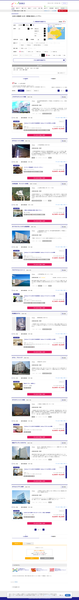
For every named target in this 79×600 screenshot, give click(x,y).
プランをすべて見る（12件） (60, 507)
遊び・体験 (40, 8)
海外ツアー (46, 8)
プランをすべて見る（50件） (60, 246)
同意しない (61, 595)
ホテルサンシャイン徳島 (18, 400)
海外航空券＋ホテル (64, 8)
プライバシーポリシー (48, 595)
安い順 (28, 90)
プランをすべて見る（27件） (60, 463)
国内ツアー (18, 8)
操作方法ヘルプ (46, 10)
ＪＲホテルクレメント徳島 (19, 97)
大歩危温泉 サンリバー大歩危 (20, 183)
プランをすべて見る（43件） (60, 377)
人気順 (20, 90)
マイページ (64, 3)
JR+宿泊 (12, 8)
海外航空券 (51, 8)
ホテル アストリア (17, 357)
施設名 (49, 55)
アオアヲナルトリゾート (18, 270)
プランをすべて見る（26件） (60, 290)
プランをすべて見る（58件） (60, 117)
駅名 (64, 55)
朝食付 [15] (39, 51)
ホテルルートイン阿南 (18, 141)
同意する (67, 595)
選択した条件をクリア (61, 72)
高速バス (29, 8)
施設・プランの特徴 (57, 55)
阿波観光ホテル (16, 313)
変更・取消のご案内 (57, 3)
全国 (48, 26)
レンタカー (35, 8)
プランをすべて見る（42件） (60, 161)
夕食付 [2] (46, 51)
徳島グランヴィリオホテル (19, 443)
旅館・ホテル (24, 8)
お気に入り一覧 (47, 558)
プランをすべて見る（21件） (60, 204)
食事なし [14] (30, 51)
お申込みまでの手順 (50, 3)
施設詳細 (64, 96)
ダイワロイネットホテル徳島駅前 (20, 226)
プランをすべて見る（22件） (60, 333)
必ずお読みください (63, 10)
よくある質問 (54, 10)
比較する (32, 558)
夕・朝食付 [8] (54, 51)
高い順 (35, 90)
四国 (51, 26)
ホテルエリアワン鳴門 (18, 487)
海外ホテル (57, 8)
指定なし (22, 51)
